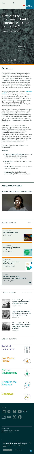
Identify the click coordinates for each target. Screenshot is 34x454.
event (3, 12)
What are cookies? (18, 450)
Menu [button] (3, 3)
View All (30, 222)
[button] (17, 1)
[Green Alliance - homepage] (28, 4)
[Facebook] (12, 60)
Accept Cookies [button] (7, 450)
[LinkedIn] (15, 60)
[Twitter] (9, 60)
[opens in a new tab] (9, 412)
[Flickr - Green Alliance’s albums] (9, 417)
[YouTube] (20, 411)
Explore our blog (27, 292)
